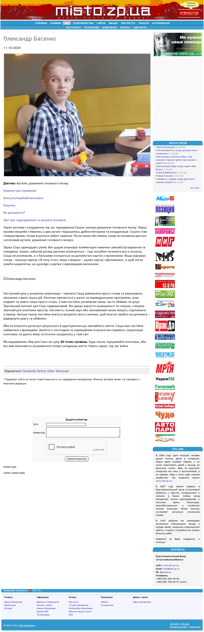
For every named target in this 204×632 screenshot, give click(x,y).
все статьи (195, 188)
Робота (104, 602)
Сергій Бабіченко (166, 172)
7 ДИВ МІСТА (139, 27)
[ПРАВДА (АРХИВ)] (165, 331)
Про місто (73, 602)
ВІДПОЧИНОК (110, 27)
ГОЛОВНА (41, 23)
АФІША (113, 23)
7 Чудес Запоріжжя (78, 605)
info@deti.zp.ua (171, 568)
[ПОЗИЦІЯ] (165, 214)
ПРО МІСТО (128, 23)
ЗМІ (67, 23)
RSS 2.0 (36, 590)
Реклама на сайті (178, 626)
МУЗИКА (124, 27)
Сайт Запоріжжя (27, 625)
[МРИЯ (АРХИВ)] (165, 373)
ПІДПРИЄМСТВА (83, 23)
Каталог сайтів (44, 605)
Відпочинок (10, 605)
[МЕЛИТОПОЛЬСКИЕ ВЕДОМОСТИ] (165, 261)
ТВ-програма (43, 614)
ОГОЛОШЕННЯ (161, 23)
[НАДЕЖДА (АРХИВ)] (165, 382)
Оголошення (107, 605)
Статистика (195, 626)
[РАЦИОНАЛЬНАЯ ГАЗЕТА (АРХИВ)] (165, 278)
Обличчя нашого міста (80, 611)
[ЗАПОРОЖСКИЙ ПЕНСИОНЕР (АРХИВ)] (165, 349)
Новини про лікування (19, 191)
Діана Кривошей (166, 147)
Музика (8, 608)
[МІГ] (165, 247)
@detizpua (165, 572)
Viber (51, 371)
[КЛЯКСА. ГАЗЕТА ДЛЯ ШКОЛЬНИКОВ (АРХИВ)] (165, 308)
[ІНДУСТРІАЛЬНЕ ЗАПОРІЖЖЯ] (165, 234)
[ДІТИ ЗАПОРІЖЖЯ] (165, 226)
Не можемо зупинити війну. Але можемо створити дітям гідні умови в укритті (176, 160)
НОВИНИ (55, 23)
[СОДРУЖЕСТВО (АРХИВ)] (165, 318)
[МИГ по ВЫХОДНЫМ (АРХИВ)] (165, 443)
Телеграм (62, 371)
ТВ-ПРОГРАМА (91, 27)
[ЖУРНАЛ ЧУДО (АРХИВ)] (165, 420)
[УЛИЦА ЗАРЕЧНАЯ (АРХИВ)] (165, 340)
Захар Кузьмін (165, 175)
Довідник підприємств (48, 602)
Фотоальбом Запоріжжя (80, 608)
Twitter (41, 371)
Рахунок (9, 205)
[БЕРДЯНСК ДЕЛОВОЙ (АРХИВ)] (165, 402)
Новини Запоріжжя (46, 608)
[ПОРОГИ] (165, 270)
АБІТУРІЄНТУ (73, 27)
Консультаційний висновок (23, 198)
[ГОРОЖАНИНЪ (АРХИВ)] (165, 390)
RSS (71, 614)
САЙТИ (101, 23)
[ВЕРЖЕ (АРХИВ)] (165, 358)
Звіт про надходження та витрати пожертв (34, 220)
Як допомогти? (14, 213)
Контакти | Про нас (179, 623)
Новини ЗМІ (42, 611)
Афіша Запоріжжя (13, 602)
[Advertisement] (76, 404)
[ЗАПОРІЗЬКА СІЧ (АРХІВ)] (165, 288)
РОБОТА (144, 23)
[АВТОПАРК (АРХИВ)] (165, 432)
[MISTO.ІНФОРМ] (165, 202)
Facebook (29, 371)
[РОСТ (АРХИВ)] (165, 298)
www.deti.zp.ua (164, 480)
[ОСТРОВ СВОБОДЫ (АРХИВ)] (165, 409)
